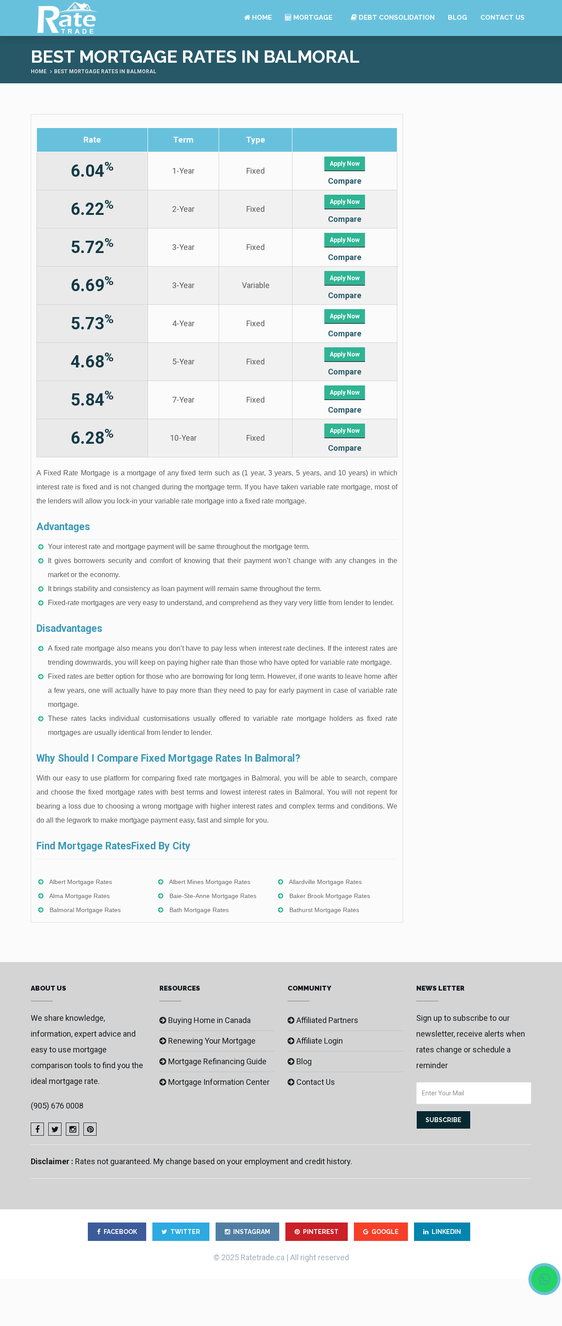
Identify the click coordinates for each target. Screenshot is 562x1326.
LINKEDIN (446, 1231)
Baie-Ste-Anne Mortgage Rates (212, 895)
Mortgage (312, 17)
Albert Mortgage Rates (80, 881)
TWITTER (185, 1231)
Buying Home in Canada (209, 1020)
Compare (344, 180)
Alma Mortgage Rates (79, 895)
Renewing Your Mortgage (212, 1040)
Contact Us (502, 17)
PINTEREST (321, 1231)
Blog (457, 17)
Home (261, 17)
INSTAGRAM (251, 1231)
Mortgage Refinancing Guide (217, 1061)
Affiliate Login (319, 1040)
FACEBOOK (120, 1231)
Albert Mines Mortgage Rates (209, 881)
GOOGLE (385, 1231)
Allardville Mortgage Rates (325, 881)
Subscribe (443, 1119)
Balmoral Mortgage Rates (85, 909)
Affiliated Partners (327, 1020)
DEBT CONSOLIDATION (396, 17)
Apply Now (345, 163)
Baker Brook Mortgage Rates (329, 895)
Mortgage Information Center (219, 1082)
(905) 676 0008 (57, 1105)
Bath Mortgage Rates (199, 909)
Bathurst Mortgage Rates (324, 909)
